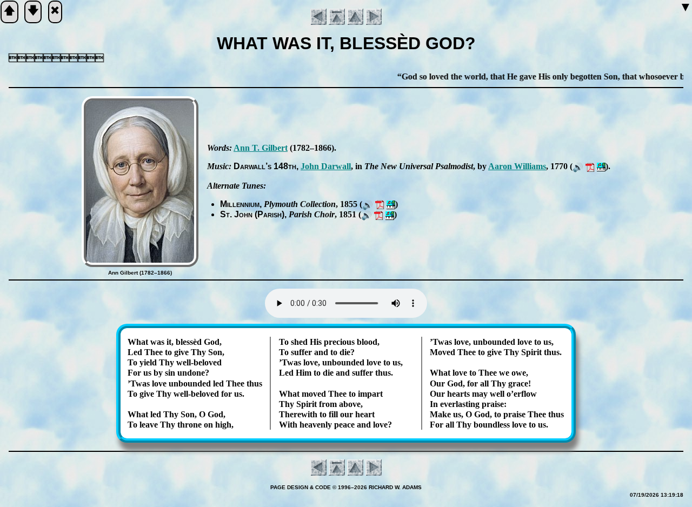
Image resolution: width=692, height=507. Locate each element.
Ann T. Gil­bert (261, 147)
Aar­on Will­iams (517, 166)
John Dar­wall (326, 166)
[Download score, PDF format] (590, 166)
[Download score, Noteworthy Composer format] (601, 166)
